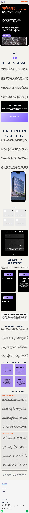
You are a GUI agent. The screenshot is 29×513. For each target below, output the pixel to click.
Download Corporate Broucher (6, 35)
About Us (3, 491)
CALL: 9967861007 (24, 1)
